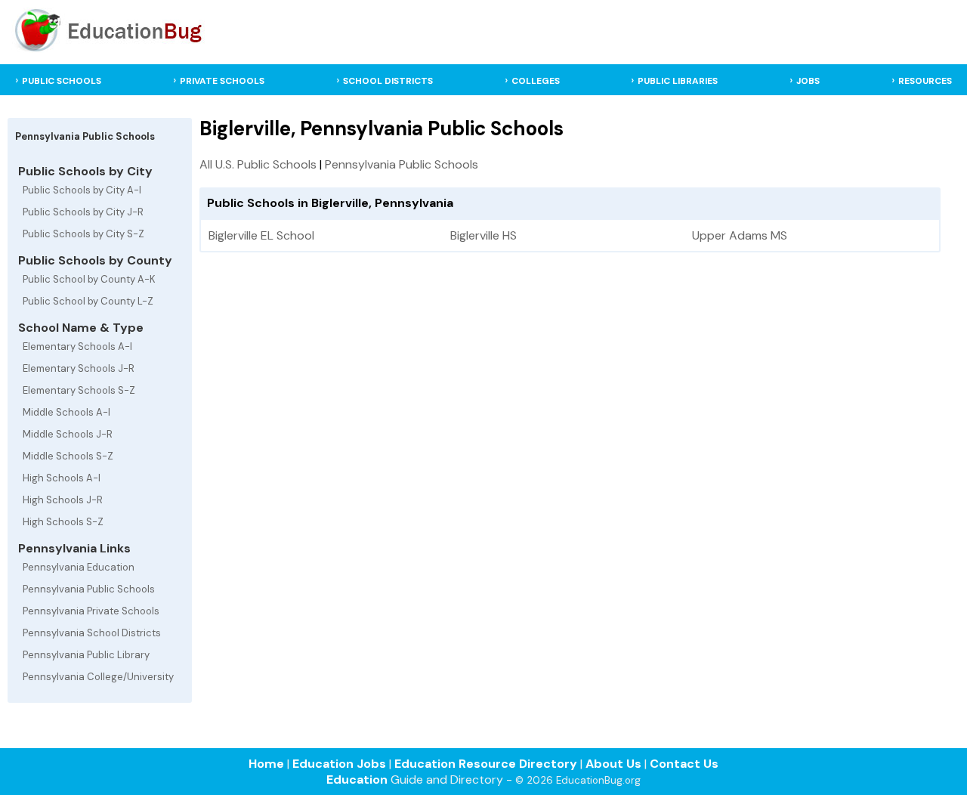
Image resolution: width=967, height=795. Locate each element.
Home (266, 764)
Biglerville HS (483, 235)
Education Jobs (339, 764)
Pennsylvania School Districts (92, 632)
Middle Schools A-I (66, 412)
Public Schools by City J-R (83, 212)
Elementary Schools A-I (77, 346)
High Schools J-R (63, 499)
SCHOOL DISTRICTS (388, 81)
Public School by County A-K (89, 279)
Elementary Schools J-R (78, 368)
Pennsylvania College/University (98, 676)
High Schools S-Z (63, 521)
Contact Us (684, 764)
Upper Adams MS (739, 235)
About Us (613, 764)
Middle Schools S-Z (68, 456)
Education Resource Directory (485, 764)
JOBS (808, 81)
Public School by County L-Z (88, 301)
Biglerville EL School (261, 235)
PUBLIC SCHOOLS (61, 81)
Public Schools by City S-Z (83, 233)
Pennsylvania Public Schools (89, 589)
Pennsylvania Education (78, 567)
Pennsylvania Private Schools (91, 611)
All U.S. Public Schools (258, 164)
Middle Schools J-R (68, 434)
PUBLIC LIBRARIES (678, 81)
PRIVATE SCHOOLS (222, 81)
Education (357, 779)
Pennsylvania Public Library (86, 654)
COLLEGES (535, 81)
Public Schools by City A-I (82, 190)
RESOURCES (925, 81)
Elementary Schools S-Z (79, 390)
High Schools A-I (61, 478)
